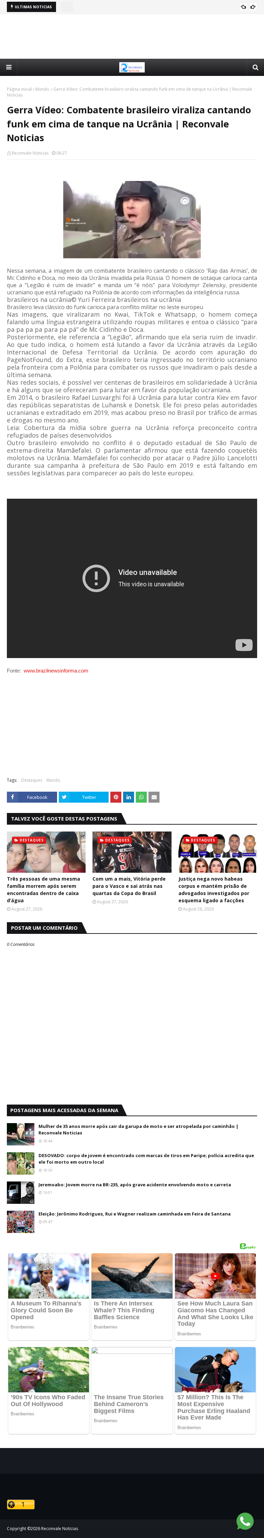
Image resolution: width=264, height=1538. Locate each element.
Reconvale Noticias (30, 153)
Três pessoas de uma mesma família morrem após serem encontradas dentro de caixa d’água (43, 889)
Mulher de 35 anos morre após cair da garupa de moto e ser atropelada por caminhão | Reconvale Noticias (138, 1129)
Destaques (31, 780)
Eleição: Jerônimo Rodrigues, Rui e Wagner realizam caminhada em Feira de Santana (134, 1214)
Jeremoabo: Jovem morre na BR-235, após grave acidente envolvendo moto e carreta (134, 1184)
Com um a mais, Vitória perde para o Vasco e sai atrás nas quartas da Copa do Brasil (129, 885)
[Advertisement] (132, 36)
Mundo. (42, 89)
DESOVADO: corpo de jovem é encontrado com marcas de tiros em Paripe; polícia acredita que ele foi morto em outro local (146, 1158)
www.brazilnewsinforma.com (56, 671)
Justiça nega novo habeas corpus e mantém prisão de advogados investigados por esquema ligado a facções (213, 889)
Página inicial (19, 89)
